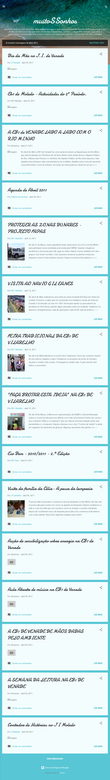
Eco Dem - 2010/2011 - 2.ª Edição (38, 453)
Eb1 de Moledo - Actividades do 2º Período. (47, 94)
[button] (100, 54)
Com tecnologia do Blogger (56, 767)
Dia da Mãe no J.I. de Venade (36, 55)
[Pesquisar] (106, 7)
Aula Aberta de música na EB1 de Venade (45, 589)
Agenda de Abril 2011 (27, 190)
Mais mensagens (55, 759)
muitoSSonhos (55, 20)
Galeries (62, 773)
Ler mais (98, 77)
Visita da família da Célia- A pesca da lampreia (50, 488)
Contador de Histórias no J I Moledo (41, 724)
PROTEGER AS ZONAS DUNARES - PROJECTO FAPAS (44, 228)
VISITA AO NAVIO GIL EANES (40, 283)
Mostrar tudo (96, 43)
